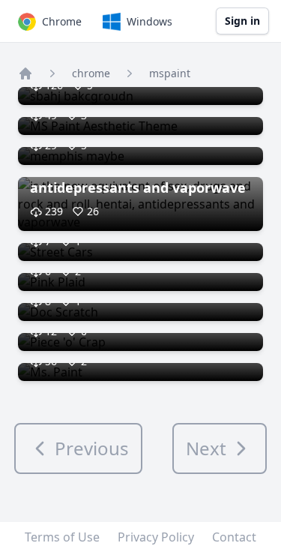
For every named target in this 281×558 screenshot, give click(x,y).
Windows (149, 21)
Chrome (62, 21)
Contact (234, 537)
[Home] (25, 73)
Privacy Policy (156, 537)
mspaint (169, 73)
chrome (91, 73)
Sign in (242, 21)
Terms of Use (62, 537)
